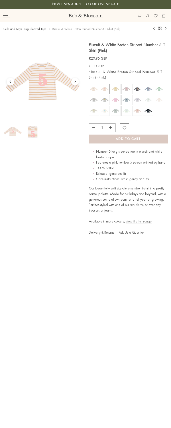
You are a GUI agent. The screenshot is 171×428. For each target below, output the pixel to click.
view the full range (139, 221)
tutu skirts (136, 205)
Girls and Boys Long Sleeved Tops (24, 29)
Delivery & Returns (101, 233)
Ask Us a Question (132, 233)
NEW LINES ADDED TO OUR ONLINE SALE (85, 4)
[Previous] (10, 81)
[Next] (75, 81)
